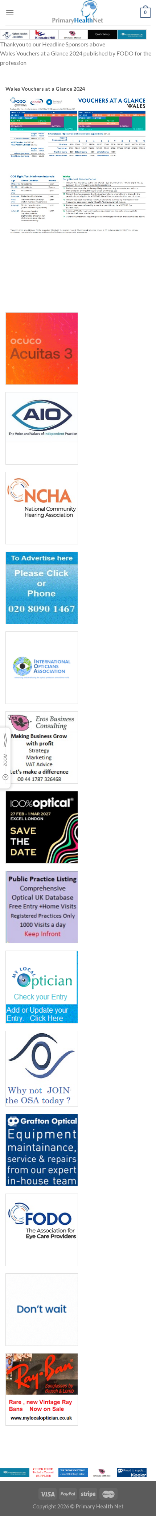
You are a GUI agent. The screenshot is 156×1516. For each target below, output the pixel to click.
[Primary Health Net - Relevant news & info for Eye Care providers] (78, 12)
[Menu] (9, 12)
